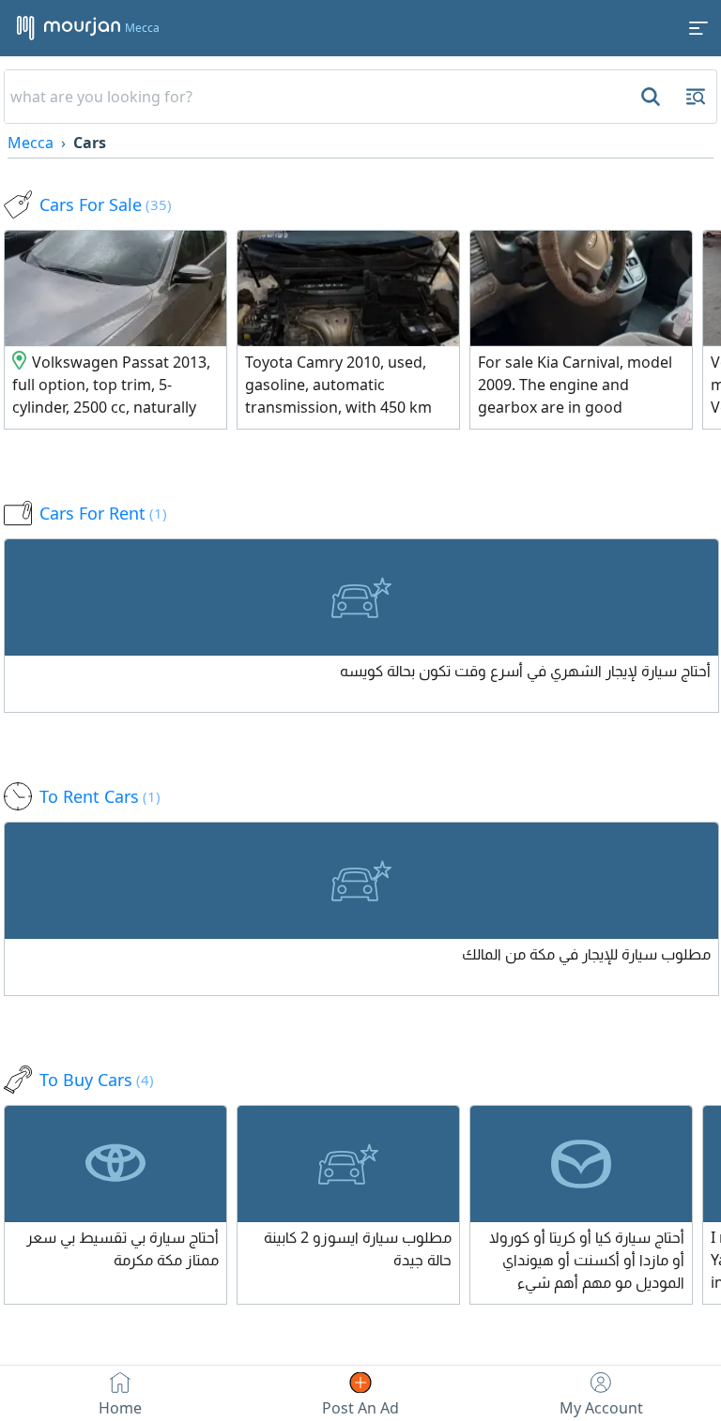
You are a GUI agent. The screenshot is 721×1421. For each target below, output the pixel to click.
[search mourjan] (648, 96)
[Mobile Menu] (698, 28)
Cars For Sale (105, 204)
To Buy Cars (96, 1079)
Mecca (31, 142)
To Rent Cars (100, 796)
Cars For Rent (103, 513)
